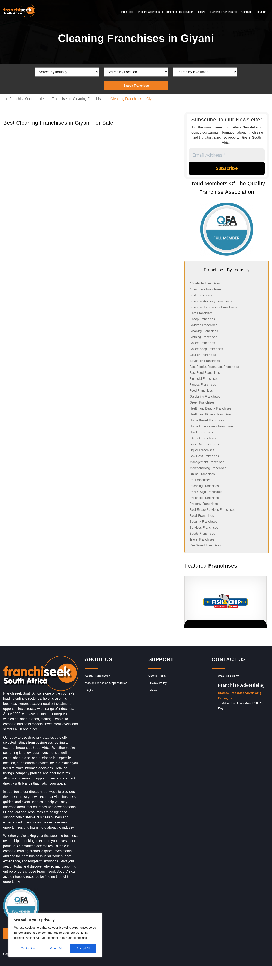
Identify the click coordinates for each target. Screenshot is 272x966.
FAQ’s (89, 690)
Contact (246, 11)
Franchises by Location (179, 11)
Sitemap (153, 690)
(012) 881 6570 (228, 675)
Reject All (56, 948)
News (201, 11)
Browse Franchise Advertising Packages (240, 695)
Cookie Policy (157, 675)
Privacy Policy (157, 683)
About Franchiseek (97, 675)
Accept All (83, 948)
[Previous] (184, 602)
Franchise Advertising (223, 11)
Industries (127, 11)
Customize (28, 948)
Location (261, 11)
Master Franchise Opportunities (106, 683)
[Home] (4, 99)
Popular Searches (149, 11)
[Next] (263, 602)
